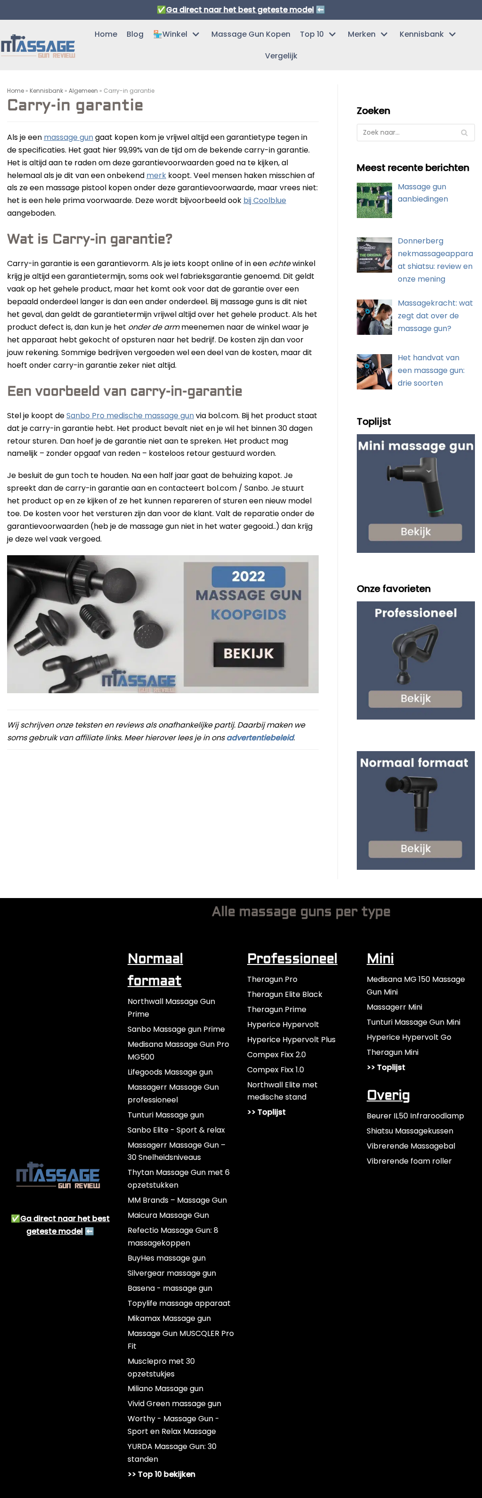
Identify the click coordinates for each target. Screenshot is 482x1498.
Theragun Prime (276, 1009)
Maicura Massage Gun (168, 1215)
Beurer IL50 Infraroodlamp (415, 1115)
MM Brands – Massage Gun (177, 1200)
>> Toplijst (266, 1112)
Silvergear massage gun (172, 1273)
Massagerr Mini (394, 1007)
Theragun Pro (272, 979)
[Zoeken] (464, 132)
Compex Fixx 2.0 (276, 1054)
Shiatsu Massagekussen (410, 1131)
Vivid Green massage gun (174, 1403)
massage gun (68, 137)
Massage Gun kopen (250, 34)
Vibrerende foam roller (409, 1161)
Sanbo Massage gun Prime (176, 1029)
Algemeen (83, 91)
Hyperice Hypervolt (283, 1024)
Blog (135, 34)
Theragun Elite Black (284, 994)
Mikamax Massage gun (169, 1318)
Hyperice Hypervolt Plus (291, 1039)
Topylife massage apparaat (179, 1303)
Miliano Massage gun (165, 1388)
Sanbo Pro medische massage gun (130, 415)
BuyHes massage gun (167, 1258)
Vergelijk (281, 55)
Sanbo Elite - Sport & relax (176, 1130)
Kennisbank (46, 91)
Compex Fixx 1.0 (275, 1069)
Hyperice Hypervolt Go (409, 1037)
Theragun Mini (392, 1052)
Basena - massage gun (170, 1288)
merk (156, 175)
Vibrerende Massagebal (411, 1146)
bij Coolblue (264, 200)
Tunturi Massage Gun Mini (413, 1022)
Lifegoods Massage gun (170, 1072)
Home (106, 34)
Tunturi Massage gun (166, 1114)
